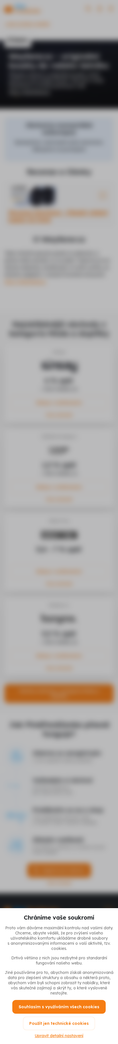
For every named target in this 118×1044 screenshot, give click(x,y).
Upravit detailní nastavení (59, 1035)
